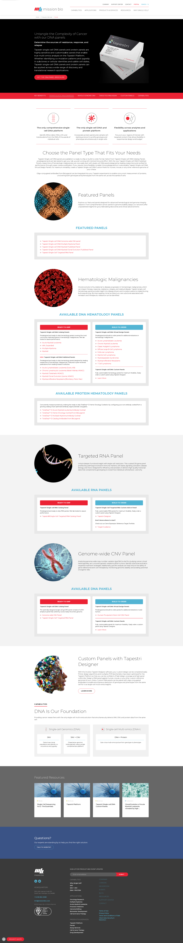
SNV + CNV (73, 888)
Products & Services (108, 10)
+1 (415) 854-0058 (40, 897)
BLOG (101, 893)
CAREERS (103, 883)
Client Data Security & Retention (106, 919)
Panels (72, 925)
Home (37, 17)
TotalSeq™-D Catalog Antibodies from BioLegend (61, 419)
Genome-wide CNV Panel (52, 615)
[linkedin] (35, 881)
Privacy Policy (104, 913)
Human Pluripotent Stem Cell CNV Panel (113, 615)
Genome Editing (75, 909)
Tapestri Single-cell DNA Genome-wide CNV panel (61, 241)
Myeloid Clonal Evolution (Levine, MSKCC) (58, 376)
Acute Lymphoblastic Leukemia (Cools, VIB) (58, 368)
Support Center (117, 4)
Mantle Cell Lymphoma (106, 355)
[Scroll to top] (4, 939)
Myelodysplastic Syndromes (108, 358)
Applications (90, 10)
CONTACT (102, 903)
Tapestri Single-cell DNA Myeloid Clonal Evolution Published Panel (67, 250)
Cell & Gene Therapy (77, 930)
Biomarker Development (78, 911)
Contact (128, 4)
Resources (126, 10)
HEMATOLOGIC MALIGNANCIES (61, 96)
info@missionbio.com (42, 901)
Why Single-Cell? (141, 10)
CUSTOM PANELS (127, 96)
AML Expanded (48, 345)
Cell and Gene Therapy (78, 914)
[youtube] (39, 881)
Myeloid (45, 351)
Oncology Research (77, 899)
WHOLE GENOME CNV (86, 96)
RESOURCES (104, 896)
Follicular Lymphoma (106, 352)
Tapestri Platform (74, 804)
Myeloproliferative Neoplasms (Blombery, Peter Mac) (62, 379)
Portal (136, 4)
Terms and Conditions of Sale (109, 915)
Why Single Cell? (76, 883)
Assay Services (75, 928)
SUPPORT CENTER (106, 900)
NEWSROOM (104, 886)
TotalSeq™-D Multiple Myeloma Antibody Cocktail (61, 416)
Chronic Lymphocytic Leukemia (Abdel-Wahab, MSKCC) (63, 370)
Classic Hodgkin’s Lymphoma (108, 346)
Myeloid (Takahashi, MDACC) (53, 373)
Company (106, 4)
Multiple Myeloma (49, 348)
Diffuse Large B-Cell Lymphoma (110, 349)
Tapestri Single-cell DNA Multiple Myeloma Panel (61, 244)
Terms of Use (103, 911)
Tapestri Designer (104, 516)
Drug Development (76, 932)
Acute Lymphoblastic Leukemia (110, 341)
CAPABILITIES (143, 96)
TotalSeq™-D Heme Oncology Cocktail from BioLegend (63, 413)
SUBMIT (121, 874)
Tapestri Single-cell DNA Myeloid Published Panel (61, 247)
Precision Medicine (76, 907)
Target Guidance (104, 527)
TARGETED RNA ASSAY (108, 96)
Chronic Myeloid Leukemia (108, 344)
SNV (71, 885)
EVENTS (102, 889)
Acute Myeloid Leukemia (51, 343)
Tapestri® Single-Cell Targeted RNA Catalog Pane (61, 516)
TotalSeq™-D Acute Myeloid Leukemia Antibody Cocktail (64, 410)
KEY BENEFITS (40, 96)
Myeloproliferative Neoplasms (109, 361)
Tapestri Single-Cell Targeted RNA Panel (57, 253)
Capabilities (76, 10)
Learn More (102, 378)
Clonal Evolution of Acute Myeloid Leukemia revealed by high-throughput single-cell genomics (135, 808)
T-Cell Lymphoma (104, 364)
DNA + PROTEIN (75, 890)
